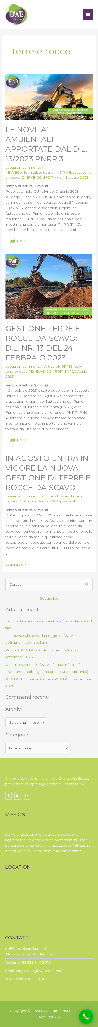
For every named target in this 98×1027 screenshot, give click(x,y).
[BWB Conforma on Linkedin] (17, 796)
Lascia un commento (23, 167)
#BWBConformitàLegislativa (30, 172)
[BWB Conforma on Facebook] (8, 796)
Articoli (50, 366)
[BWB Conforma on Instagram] (27, 796)
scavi (77, 172)
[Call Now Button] (86, 1016)
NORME (63, 172)
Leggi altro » (15, 241)
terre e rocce (16, 371)
